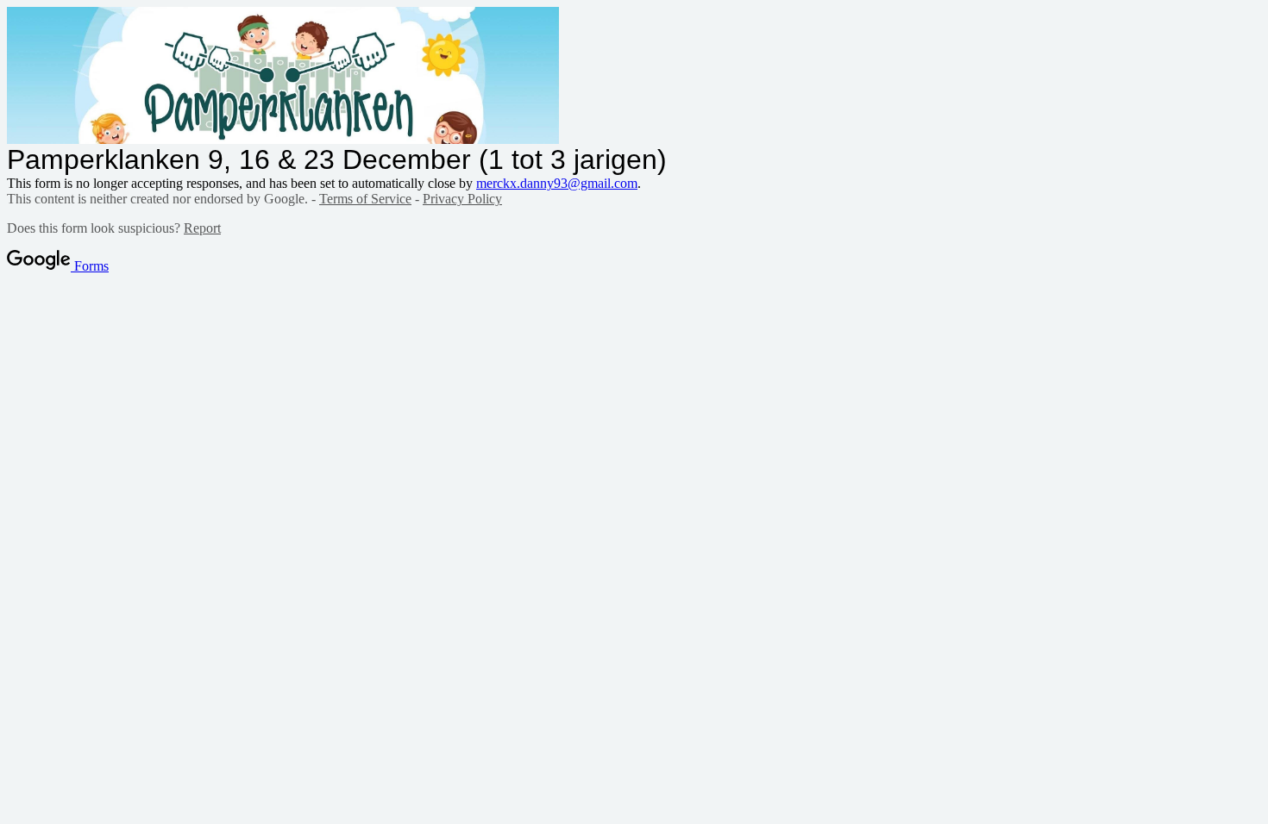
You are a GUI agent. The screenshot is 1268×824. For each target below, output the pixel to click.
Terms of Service (365, 198)
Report (202, 228)
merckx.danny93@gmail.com (556, 183)
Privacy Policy (462, 198)
